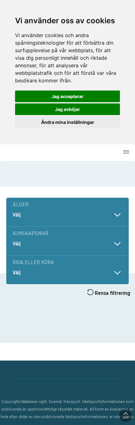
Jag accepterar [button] (67, 96)
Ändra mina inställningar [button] (67, 122)
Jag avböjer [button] (67, 109)
